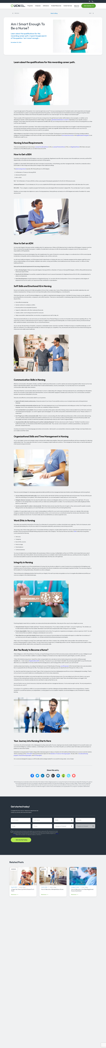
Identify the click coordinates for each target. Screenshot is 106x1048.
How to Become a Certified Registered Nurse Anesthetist (82, 890)
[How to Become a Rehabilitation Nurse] (53, 876)
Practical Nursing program (25, 755)
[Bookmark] (74, 776)
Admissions (46, 5)
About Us (76, 5)
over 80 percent (64, 666)
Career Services (67, 5)
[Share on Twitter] (37, 776)
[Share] (63, 776)
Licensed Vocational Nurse (41, 147)
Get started (87, 6)
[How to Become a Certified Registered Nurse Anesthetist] (83, 876)
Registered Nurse (75, 147)
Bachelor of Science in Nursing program (60, 753)
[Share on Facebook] (32, 776)
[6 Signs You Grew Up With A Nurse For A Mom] (23, 876)
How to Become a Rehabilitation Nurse (52, 889)
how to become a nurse (67, 135)
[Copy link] (53, 776)
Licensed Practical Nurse (59, 147)
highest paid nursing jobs (83, 135)
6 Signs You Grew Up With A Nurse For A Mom (22, 890)
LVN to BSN (29, 753)
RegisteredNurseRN (34, 661)
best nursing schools (21, 169)
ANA (75, 531)
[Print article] (58, 776)
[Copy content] (69, 776)
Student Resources (56, 5)
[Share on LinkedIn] (43, 776)
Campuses (38, 5)
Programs (30, 5)
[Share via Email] (48, 776)
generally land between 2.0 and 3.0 (60, 119)
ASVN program (38, 755)
